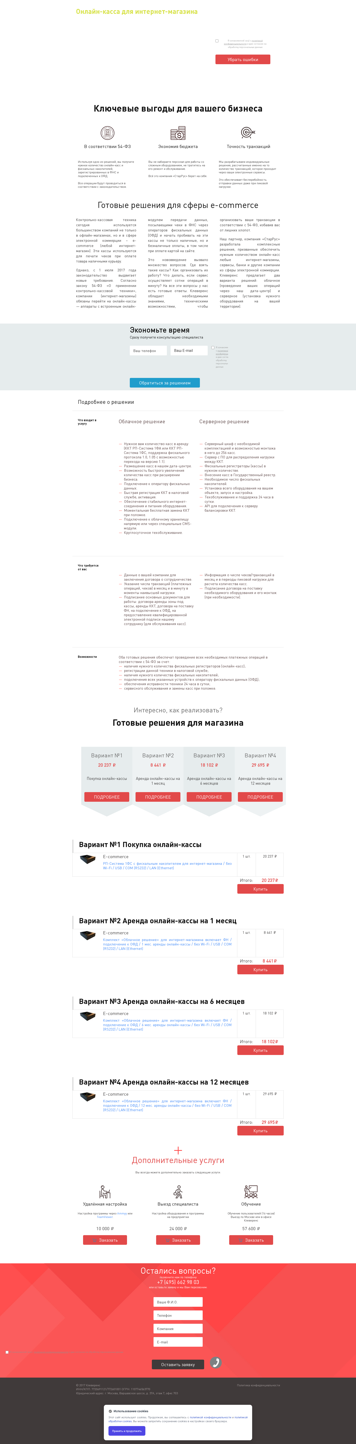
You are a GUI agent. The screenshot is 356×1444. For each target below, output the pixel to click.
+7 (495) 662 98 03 (178, 1281)
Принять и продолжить (127, 1431)
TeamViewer (105, 1217)
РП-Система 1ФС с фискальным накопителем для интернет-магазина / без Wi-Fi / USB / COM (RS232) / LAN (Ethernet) (167, 865)
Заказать (108, 1240)
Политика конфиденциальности (258, 1385)
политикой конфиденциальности (51, 1352)
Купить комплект (260, 890)
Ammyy (122, 1213)
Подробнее (107, 797)
